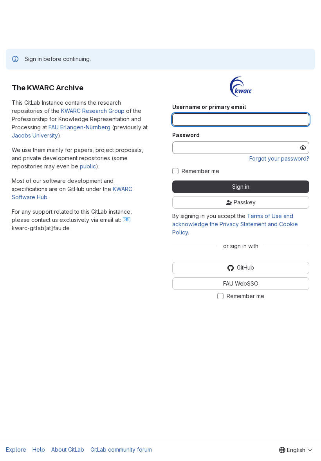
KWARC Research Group (92, 110)
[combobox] (295, 450)
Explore (16, 449)
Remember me (200, 171)
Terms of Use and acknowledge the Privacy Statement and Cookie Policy (235, 224)
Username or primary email (209, 107)
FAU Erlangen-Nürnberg (79, 127)
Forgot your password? (279, 158)
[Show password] (303, 147)
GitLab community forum (121, 449)
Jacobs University (35, 135)
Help (38, 449)
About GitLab (67, 449)
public (88, 166)
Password (186, 135)
